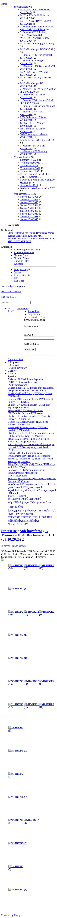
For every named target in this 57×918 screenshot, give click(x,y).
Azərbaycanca (23, 383)
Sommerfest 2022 (29, 165)
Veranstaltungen (22, 157)
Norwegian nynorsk (31, 446)
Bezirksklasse (14, 238)
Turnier (11, 235)
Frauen (31, 233)
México (38, 438)
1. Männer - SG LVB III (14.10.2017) (32, 147)
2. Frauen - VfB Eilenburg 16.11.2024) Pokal (33, 33)
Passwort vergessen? (38, 317)
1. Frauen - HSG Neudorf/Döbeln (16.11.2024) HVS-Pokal (37, 28)
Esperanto (21, 410)
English (18, 402)
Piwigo (17, 915)
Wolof (16, 467)
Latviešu (19, 430)
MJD (41, 238)
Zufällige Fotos (21, 261)
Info (16, 278)
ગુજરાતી (30, 498)
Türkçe (45, 464)
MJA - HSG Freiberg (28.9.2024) (37, 43)
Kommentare (20, 275)
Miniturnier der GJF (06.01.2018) (37, 140)
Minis (51, 233)
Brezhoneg (32, 390)
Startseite (9, 531)
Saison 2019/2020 (29, 210)
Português (20, 453)
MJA (24, 238)
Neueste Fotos (21, 255)
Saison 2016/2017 (29, 219)
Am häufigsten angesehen (27, 249)
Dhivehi (41, 399)
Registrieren (34, 314)
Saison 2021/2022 (29, 205)
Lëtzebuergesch (26, 433)
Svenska (19, 461)
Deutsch (19, 399)
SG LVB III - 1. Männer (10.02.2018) (32, 124)
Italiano (38, 427)
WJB (28, 241)
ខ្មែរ (44, 510)
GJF (23, 241)
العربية (38, 490)
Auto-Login (30, 343)
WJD (35, 238)
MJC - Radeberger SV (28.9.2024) (37, 49)
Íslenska (18, 427)
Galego (38, 421)
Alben (4, 4)
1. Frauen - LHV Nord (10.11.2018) (31, 113)
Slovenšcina (36, 455)
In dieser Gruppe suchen (13, 546)
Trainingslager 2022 (30, 162)
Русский (44, 478)
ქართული (23, 510)
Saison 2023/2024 (29, 199)
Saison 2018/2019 (29, 213)
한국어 (18, 523)
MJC (40, 235)
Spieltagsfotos (21, 6)
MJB (29, 238)
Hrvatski (19, 424)
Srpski (44, 458)
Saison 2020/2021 (29, 208)
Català (17, 393)
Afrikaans (20, 379)
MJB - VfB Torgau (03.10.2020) (36, 77)
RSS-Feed (19, 280)
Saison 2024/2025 (29, 196)
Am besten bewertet (24, 252)
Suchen (17, 272)
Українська (23, 484)
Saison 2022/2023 (29, 202)
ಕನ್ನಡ (32, 502)
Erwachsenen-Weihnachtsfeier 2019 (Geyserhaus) (35, 175)
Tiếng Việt (21, 464)
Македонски (23, 474)
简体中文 (26, 520)
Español (18, 407)
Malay (17, 438)
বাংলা (14, 498)
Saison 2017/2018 (29, 216)
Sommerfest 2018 (29, 185)
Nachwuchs (22, 233)
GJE (52, 238)
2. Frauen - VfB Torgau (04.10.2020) (32, 62)
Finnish (18, 416)
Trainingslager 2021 (30, 168)
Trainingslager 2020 (30, 171)
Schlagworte (20, 269)
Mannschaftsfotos (23, 193)
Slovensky (21, 458)
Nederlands (22, 441)
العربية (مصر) (25, 487)
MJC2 (17, 241)
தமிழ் (16, 502)
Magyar (32, 436)
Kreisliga (32, 235)
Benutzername (31, 326)
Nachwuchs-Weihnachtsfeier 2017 (37, 188)
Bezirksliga (41, 233)
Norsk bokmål (25, 444)
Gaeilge (18, 421)
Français (39, 416)
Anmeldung (23, 308)
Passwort (28, 334)
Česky (36, 393)
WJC (47, 238)
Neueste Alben (21, 258)
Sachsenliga (21, 235)
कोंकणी (17, 496)
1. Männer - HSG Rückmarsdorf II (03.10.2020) (27, 535)
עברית (46, 484)
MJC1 (11, 241)
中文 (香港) (23, 517)
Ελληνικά (20, 470)
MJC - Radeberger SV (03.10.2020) (31, 84)
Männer (11, 233)
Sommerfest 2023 (29, 159)
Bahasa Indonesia (28, 387)
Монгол (20, 478)
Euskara (32, 413)
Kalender (18, 263)
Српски (18, 481)
